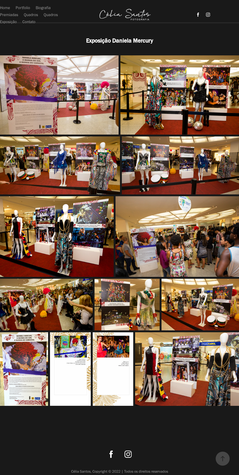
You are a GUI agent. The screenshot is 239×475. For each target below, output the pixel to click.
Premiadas (9, 14)
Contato (28, 21)
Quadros (31, 14)
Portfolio (23, 7)
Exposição (8, 21)
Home (5, 7)
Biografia (43, 7)
